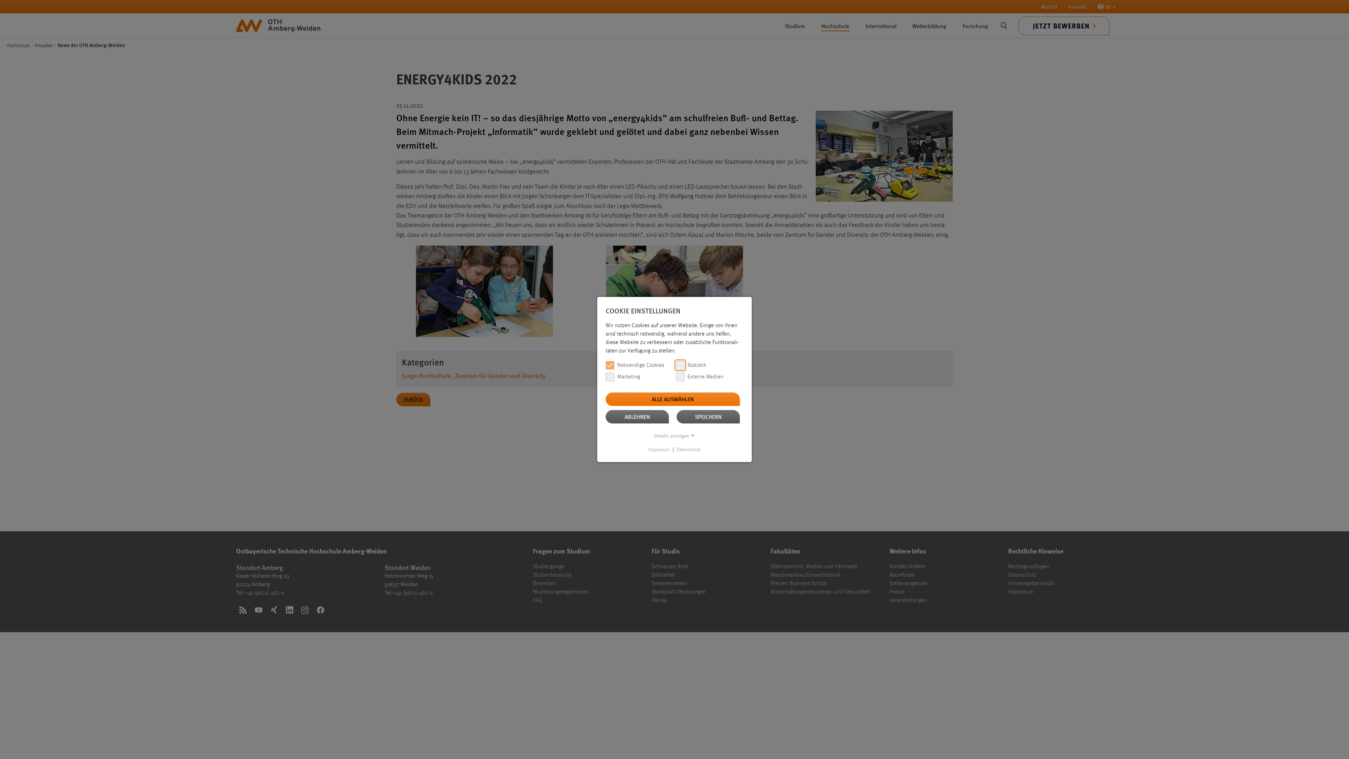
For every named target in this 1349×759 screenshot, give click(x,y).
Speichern (708, 417)
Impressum (659, 449)
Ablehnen (637, 417)
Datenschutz (689, 449)
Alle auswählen (673, 399)
